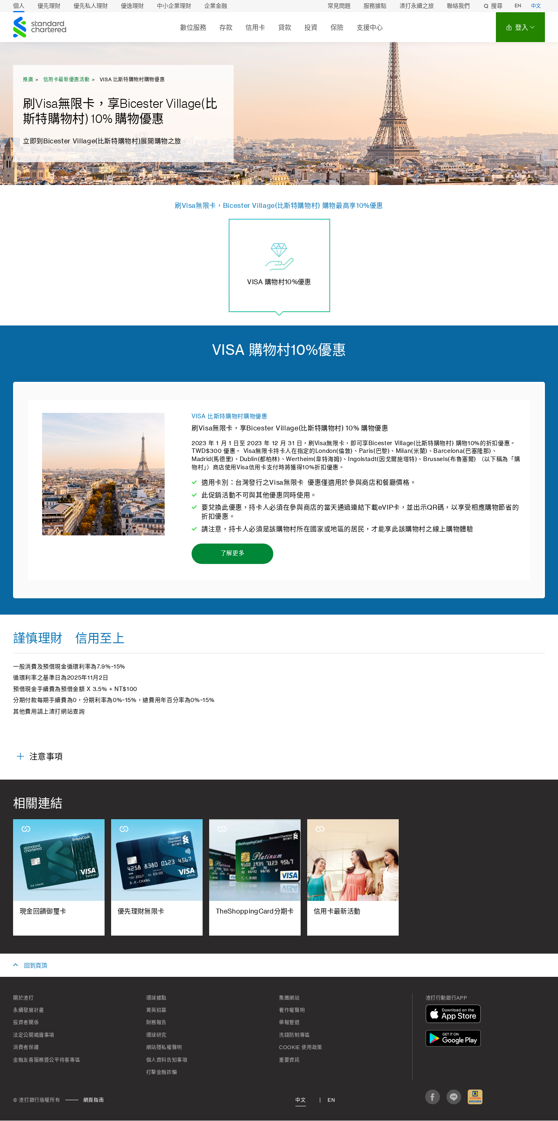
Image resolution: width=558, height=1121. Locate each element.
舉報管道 (289, 1022)
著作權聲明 (292, 1010)
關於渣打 (23, 998)
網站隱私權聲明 (164, 1047)
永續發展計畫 (28, 1010)
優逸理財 (132, 6)
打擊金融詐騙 (161, 1072)
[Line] (453, 1097)
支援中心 (370, 27)
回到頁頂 (35, 966)
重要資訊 (289, 1060)
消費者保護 (26, 1047)
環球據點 (156, 998)
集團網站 (289, 998)
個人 (19, 6)
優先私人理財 (91, 6)
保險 (337, 27)
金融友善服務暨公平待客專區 (46, 1060)
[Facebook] (432, 1097)
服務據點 (375, 6)
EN (518, 6)
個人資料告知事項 (166, 1060)
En (331, 1100)
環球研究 (156, 1035)
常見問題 (339, 6)
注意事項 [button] (45, 757)
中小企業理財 (174, 6)
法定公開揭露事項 (33, 1035)
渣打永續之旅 (417, 6)
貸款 (284, 27)
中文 (536, 6)
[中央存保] (475, 1097)
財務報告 (156, 1022)
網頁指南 (93, 1100)
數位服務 (193, 27)
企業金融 (215, 6)
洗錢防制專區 (294, 1035)
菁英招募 (156, 1010)
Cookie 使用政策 (300, 1047)
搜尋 (496, 6)
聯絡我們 (458, 6)
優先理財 (49, 6)
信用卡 (255, 27)
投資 (310, 27)
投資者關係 (26, 1022)
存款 (225, 27)
